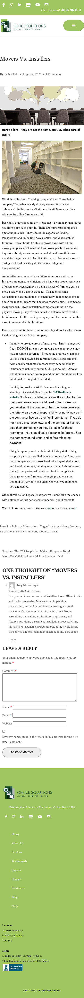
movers (32, 531)
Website (7, 723)
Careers (16, 870)
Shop (15, 906)
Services (17, 852)
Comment (9, 670)
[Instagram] (11, 5)
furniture (75, 526)
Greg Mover (24, 585)
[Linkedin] (22, 816)
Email (7, 715)
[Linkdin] (19, 5)
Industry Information (24, 526)
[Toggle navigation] (73, 25)
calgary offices (59, 526)
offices (54, 531)
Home (15, 834)
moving (43, 531)
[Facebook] (3, 5)
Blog (15, 897)
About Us (17, 843)
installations (7, 531)
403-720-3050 (71, 10)
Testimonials (19, 861)
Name (7, 707)
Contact (16, 879)
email (72, 508)
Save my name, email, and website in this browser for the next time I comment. (40, 739)
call (49, 508)
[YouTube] (37, 5)
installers (21, 531)
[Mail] (46, 5)
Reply (12, 639)
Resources (18, 888)
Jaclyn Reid (11, 74)
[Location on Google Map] (28, 5)
